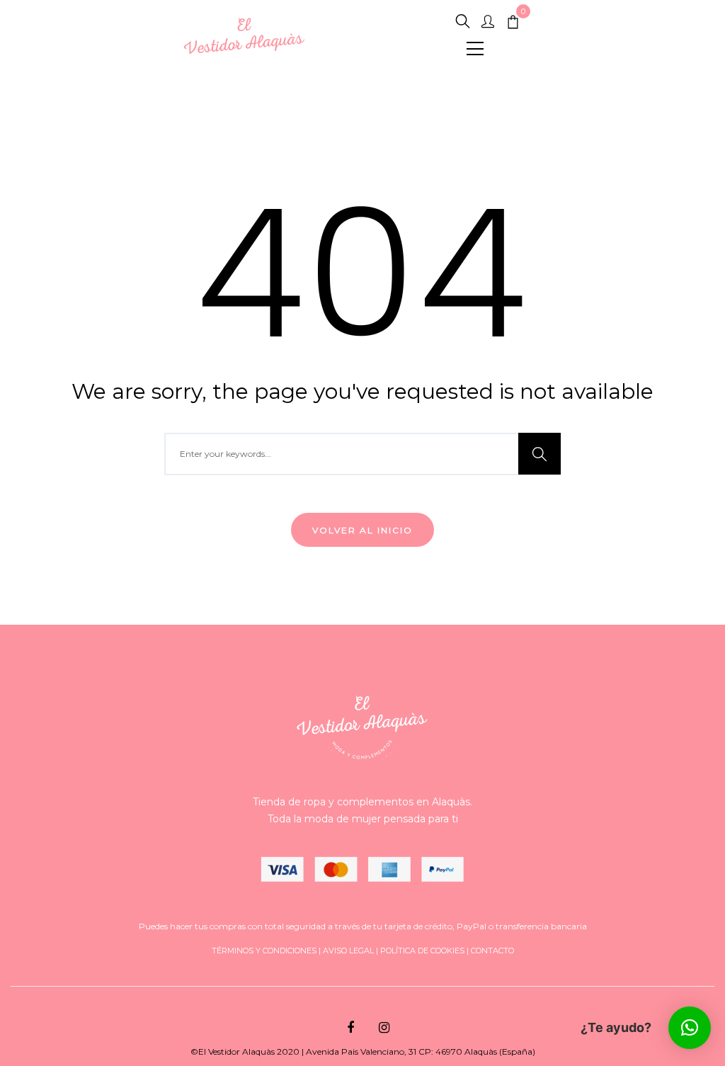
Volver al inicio (362, 530)
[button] (689, 1028)
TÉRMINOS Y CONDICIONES (264, 951)
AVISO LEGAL (348, 951)
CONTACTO (492, 951)
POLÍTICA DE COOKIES (422, 951)
